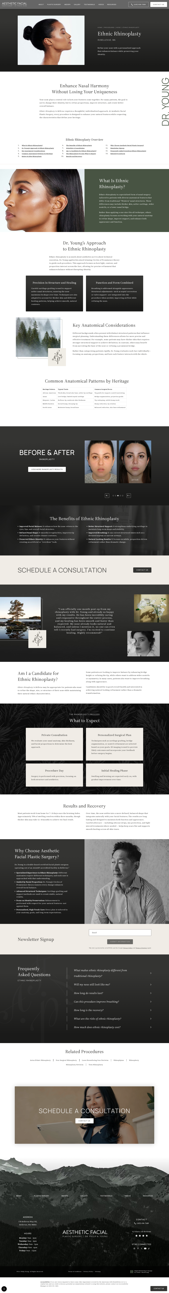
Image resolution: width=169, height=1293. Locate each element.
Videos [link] (101, 4)
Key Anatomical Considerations (33, 151)
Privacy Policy (128, 948)
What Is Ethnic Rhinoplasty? (32, 145)
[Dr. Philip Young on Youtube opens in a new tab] (145, 1248)
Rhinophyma (119, 1060)
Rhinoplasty (134, 1060)
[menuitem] (41, 4)
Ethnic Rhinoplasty (131, 27)
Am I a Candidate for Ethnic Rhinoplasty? (81, 151)
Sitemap (98, 1271)
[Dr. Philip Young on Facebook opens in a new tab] (138, 1248)
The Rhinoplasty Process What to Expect (81, 154)
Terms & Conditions (75, 1271)
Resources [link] (111, 4)
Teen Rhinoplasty (96, 1065)
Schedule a (84, 1111)
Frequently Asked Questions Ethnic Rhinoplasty (128, 151)
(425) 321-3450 (53, 1286)
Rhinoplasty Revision (74, 1065)
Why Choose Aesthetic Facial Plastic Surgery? (127, 145)
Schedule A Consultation (75, 148)
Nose (118, 27)
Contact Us (158, 4)
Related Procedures (118, 154)
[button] (4, 1289)
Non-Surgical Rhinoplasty (66, 1060)
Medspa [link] (67, 4)
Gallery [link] (77, 4)
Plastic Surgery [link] (54, 4)
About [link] (41, 4)
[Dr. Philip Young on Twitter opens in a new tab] (141, 1248)
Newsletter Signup (117, 148)
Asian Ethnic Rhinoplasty (40, 1060)
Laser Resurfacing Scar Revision (95, 1060)
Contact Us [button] (159, 1288)
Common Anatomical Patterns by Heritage (37, 154)
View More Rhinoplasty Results (47, 469)
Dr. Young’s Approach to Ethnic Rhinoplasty (38, 148)
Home (100, 27)
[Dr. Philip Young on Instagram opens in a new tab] (134, 1248)
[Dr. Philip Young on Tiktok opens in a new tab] (148, 1248)
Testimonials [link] (89, 4)
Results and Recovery (74, 156)
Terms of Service (141, 948)
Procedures (109, 27)
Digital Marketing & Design (143, 1271)
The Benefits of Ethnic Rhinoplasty (79, 145)
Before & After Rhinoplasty (32, 156)
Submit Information (120, 942)
